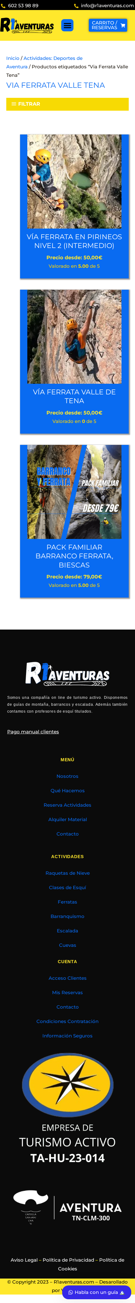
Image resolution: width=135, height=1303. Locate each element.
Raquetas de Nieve (68, 873)
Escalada (67, 931)
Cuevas (67, 945)
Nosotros (67, 776)
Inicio (12, 58)
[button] (67, 25)
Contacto (68, 834)
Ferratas (67, 902)
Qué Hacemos (68, 791)
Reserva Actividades (67, 805)
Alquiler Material (67, 819)
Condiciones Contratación (67, 1021)
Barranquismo (67, 916)
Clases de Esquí (67, 887)
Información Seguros (67, 1036)
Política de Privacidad (68, 1260)
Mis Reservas (67, 992)
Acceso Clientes (68, 978)
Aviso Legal (24, 1260)
